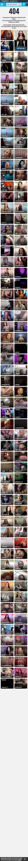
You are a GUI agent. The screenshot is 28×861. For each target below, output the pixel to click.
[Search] (20, 4)
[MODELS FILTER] (23, 4)
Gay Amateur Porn (13, 1)
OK (25, 859)
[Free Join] (20, 50)
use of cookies (18, 860)
